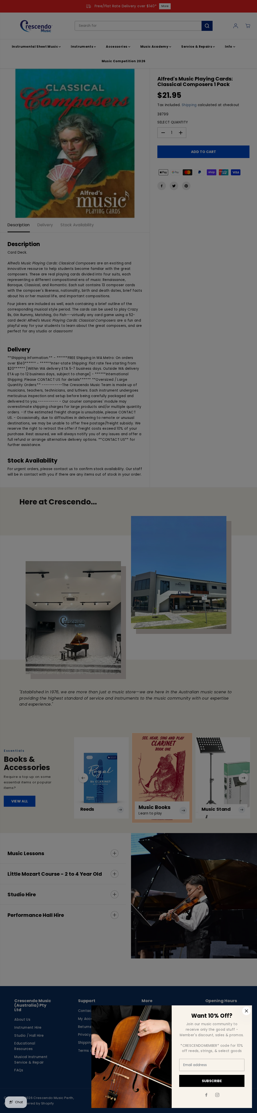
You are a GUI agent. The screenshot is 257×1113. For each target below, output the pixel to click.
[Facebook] (206, 1094)
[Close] (246, 1010)
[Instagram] (217, 1094)
